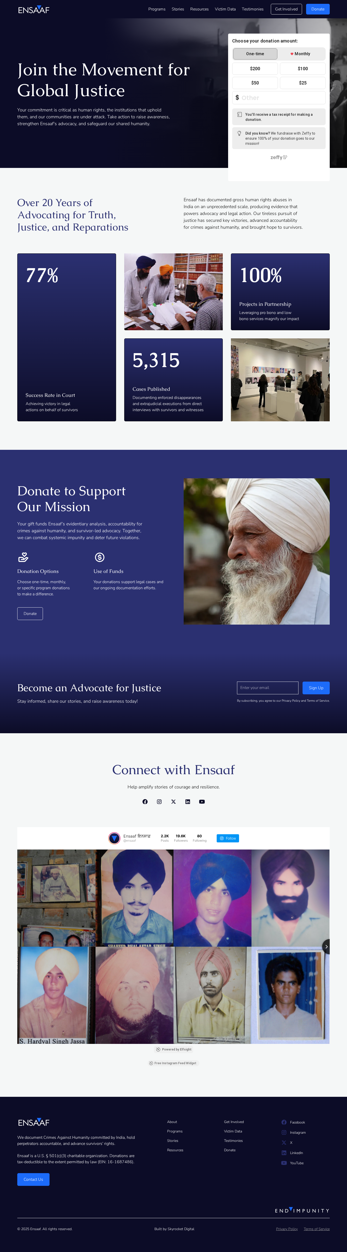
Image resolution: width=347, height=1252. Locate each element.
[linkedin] (188, 802)
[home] (33, 9)
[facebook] (145, 802)
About (172, 1121)
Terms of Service (317, 1229)
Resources (199, 9)
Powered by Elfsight (177, 1049)
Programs (157, 9)
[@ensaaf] (114, 838)
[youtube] (202, 802)
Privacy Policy (287, 1229)
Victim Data (225, 9)
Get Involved (286, 9)
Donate (229, 1150)
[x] (173, 802)
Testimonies (253, 9)
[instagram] (159, 802)
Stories (178, 9)
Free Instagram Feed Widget (175, 1063)
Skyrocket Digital (181, 1229)
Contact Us (33, 1179)
